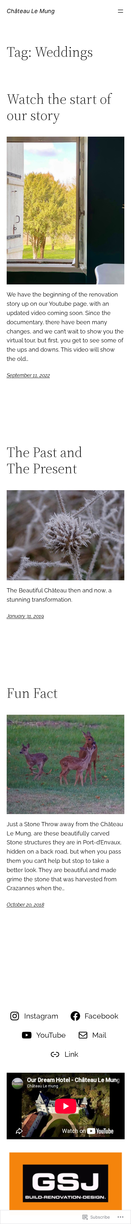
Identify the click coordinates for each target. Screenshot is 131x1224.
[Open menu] (120, 11)
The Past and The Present (44, 460)
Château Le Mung (31, 11)
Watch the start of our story (59, 107)
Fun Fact (32, 693)
